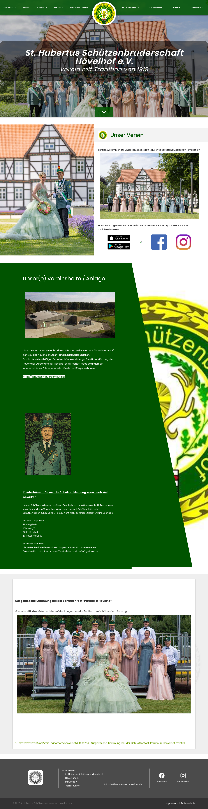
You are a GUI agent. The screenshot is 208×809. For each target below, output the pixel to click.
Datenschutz (188, 803)
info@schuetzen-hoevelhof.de (125, 784)
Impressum (172, 803)
